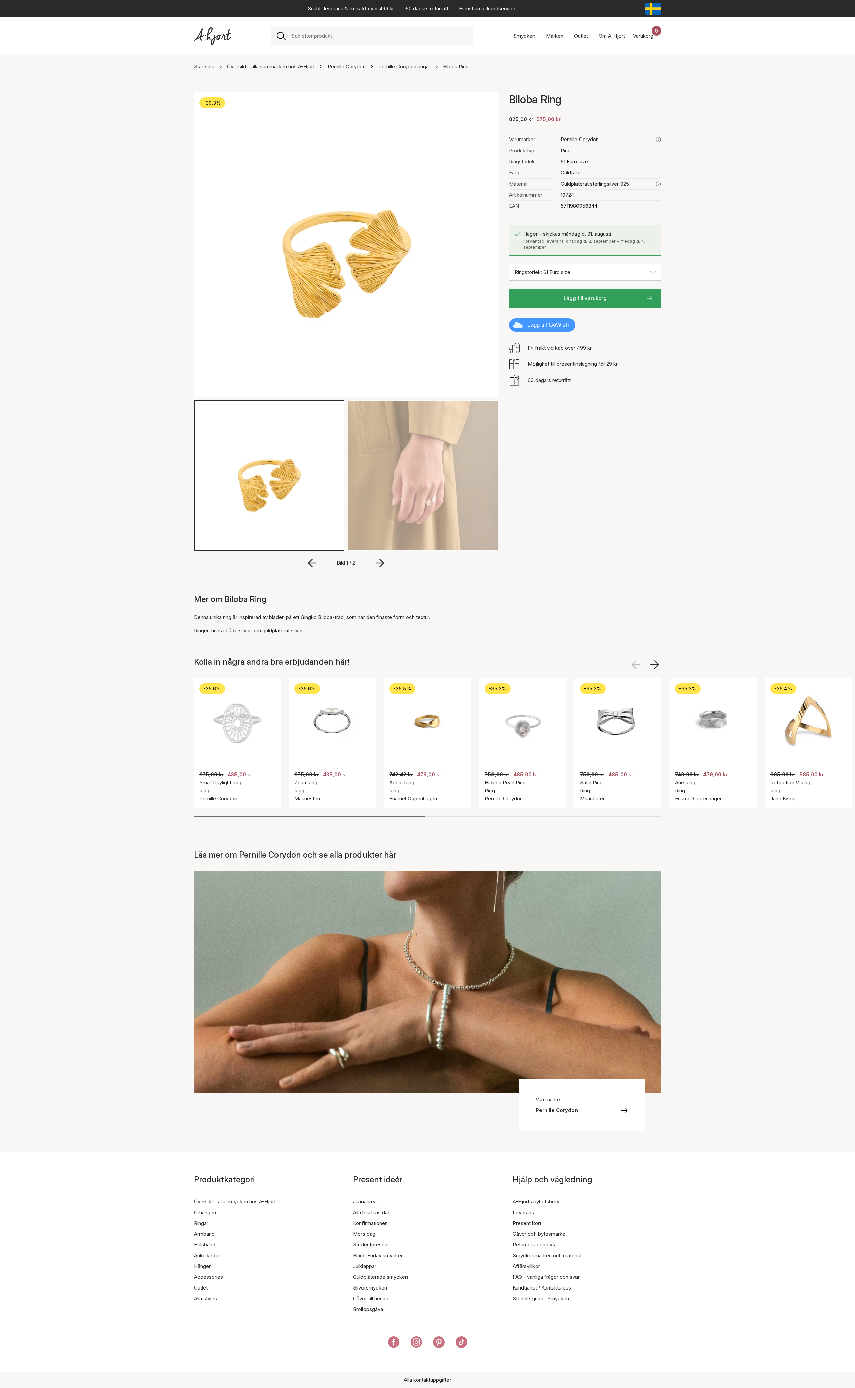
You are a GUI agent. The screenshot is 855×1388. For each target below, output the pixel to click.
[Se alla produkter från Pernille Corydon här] (658, 139)
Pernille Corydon (347, 66)
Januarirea (365, 1201)
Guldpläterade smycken (380, 1277)
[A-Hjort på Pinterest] (439, 1343)
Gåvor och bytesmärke (539, 1234)
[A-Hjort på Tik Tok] (461, 1343)
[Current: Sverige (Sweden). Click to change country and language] (653, 9)
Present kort (527, 1223)
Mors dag (364, 1234)
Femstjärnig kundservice (487, 8)
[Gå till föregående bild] (312, 563)
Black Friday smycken (378, 1255)
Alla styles (205, 1298)
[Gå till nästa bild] (379, 563)
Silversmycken (370, 1287)
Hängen (203, 1266)
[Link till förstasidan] (212, 36)
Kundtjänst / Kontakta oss (542, 1287)
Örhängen (205, 1212)
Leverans (523, 1212)
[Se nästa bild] (654, 664)
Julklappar (364, 1266)
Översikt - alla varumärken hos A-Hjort (271, 66)
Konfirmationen (370, 1223)
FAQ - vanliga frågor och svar (546, 1277)
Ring (566, 150)
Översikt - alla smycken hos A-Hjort (235, 1201)
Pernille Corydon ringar (404, 66)
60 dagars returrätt (426, 8)
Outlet (201, 1287)
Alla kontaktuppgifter (427, 1380)
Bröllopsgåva (368, 1309)
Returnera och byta (535, 1244)
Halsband (204, 1244)
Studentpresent (371, 1244)
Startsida (204, 66)
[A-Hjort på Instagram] (416, 1343)
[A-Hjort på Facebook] (394, 1343)
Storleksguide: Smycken (541, 1298)
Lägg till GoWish (548, 325)
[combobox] (379, 36)
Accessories (208, 1277)
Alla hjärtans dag (372, 1212)
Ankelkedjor (207, 1255)
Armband (204, 1234)
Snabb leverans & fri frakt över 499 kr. (351, 8)
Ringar (201, 1223)
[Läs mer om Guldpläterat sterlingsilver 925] (658, 184)
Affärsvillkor (526, 1266)
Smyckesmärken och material (547, 1255)
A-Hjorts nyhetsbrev (536, 1201)
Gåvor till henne (370, 1298)
